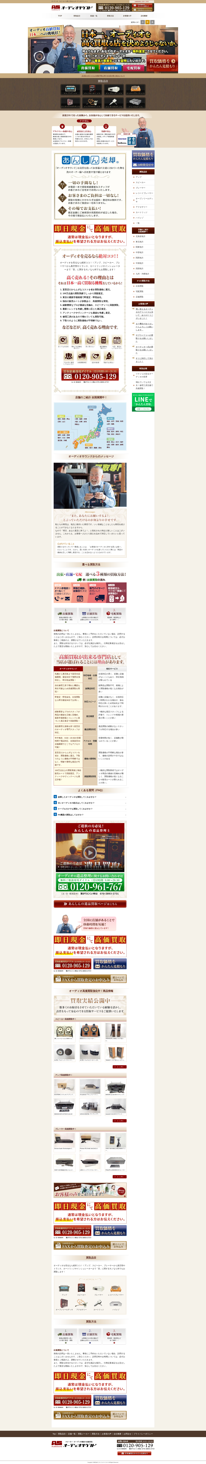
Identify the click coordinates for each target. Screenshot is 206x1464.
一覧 (138, 223)
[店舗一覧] (93, 15)
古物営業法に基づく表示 (142, 1)
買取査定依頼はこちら (162, 63)
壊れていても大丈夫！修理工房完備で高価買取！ (144, 385)
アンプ (139, 177)
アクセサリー (141, 207)
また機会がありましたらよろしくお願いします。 (144, 327)
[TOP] (60, 15)
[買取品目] (76, 15)
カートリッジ (141, 212)
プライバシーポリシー (143, 1434)
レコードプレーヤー (144, 193)
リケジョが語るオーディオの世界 (144, 375)
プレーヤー (140, 188)
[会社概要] (144, 15)
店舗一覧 (72, 1434)
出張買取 (88, 68)
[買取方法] (110, 15)
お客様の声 (106, 1434)
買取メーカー (83, 1434)
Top (54, 1434)
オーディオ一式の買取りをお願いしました (144, 350)
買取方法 (95, 1434)
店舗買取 (110, 68)
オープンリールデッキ (144, 200)
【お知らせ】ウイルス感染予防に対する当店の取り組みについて (103, 76)
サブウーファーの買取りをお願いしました (144, 338)
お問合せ (127, 1434)
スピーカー (140, 182)
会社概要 (117, 1434)
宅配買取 (133, 68)
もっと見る (120, 1067)
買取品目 (62, 1434)
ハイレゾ (139, 218)
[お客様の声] (127, 15)
